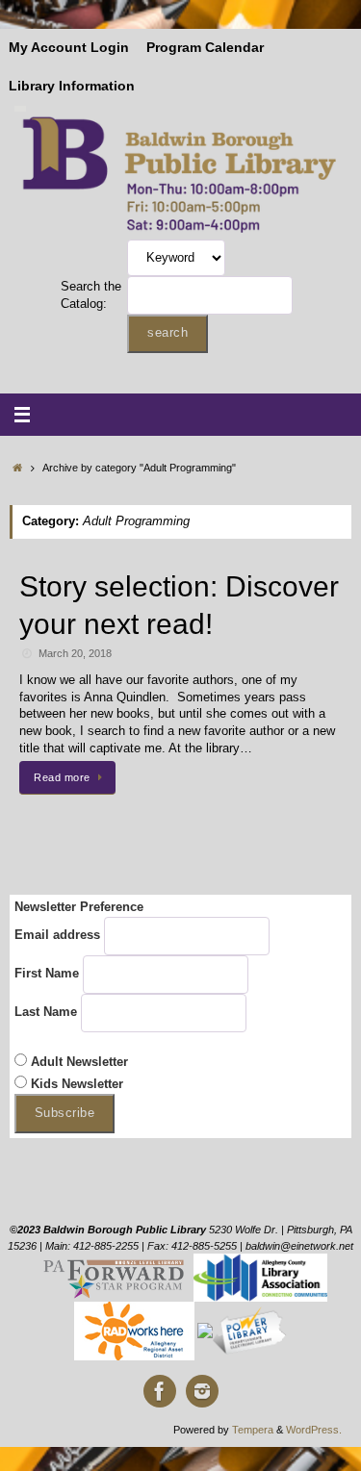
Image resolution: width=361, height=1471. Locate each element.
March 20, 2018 (75, 653)
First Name (46, 973)
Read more (62, 777)
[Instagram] (202, 1391)
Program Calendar (205, 47)
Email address (57, 935)
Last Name (45, 1012)
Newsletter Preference (78, 907)
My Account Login (69, 47)
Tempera (252, 1429)
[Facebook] (159, 1391)
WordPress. (314, 1429)
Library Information (72, 86)
